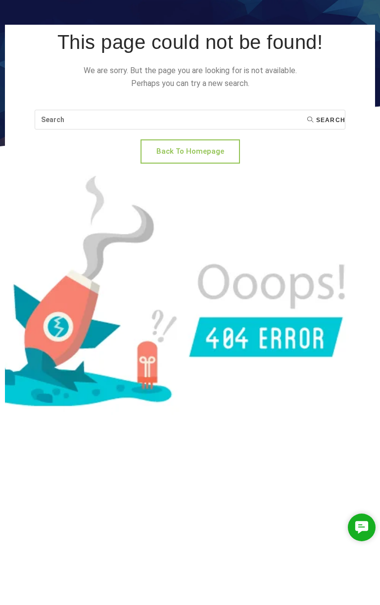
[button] (362, 527)
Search (329, 120)
